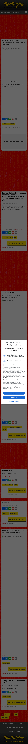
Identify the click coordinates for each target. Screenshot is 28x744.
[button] (14, 365)
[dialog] (14, 372)
